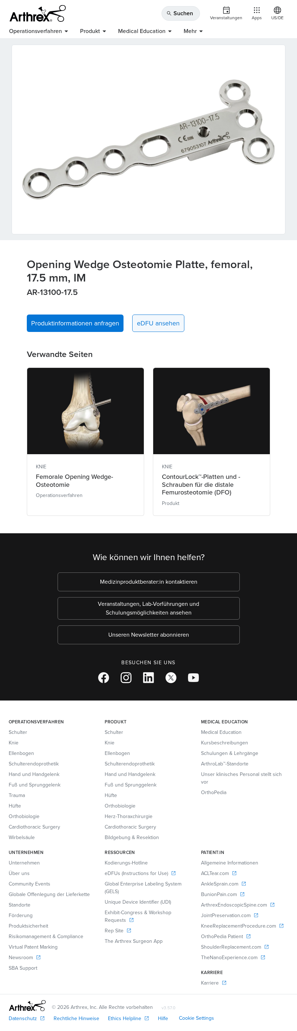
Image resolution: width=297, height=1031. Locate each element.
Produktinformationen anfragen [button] (75, 323)
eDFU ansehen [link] (158, 323)
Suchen (179, 13)
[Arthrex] (38, 13)
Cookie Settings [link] (196, 1018)
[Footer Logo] (27, 1005)
